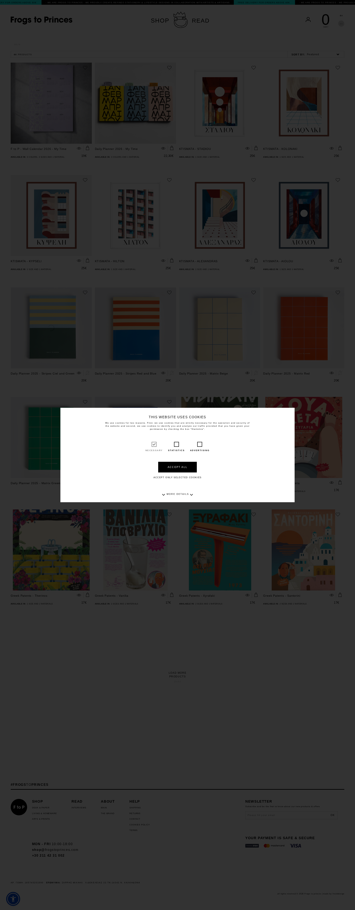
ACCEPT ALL (178, 467)
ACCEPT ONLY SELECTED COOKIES (177, 477)
